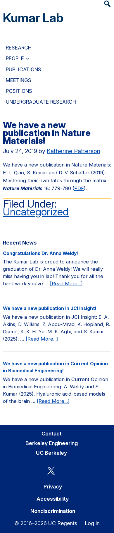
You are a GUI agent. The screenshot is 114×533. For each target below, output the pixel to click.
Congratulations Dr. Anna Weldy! (40, 253)
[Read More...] (66, 283)
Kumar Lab (33, 17)
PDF (79, 188)
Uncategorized (36, 211)
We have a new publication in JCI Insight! (49, 308)
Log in (92, 523)
